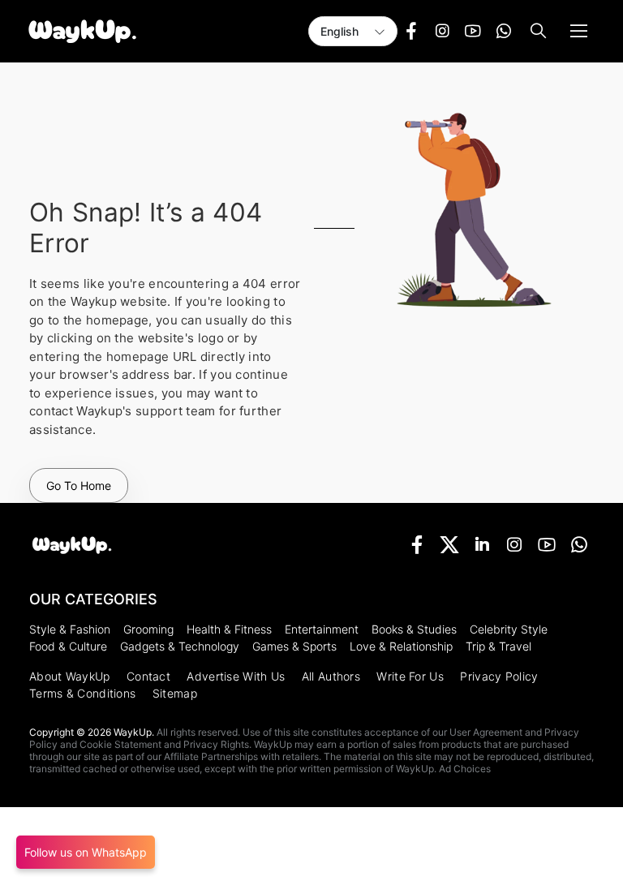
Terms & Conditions (82, 693)
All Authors (331, 676)
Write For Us (410, 676)
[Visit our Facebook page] (417, 544)
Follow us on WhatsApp (85, 852)
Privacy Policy (499, 676)
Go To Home (78, 485)
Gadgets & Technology (179, 646)
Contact (148, 676)
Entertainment (322, 629)
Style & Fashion (69, 629)
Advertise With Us (236, 676)
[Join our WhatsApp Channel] (579, 544)
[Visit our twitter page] (449, 544)
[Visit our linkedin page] (481, 544)
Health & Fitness (229, 629)
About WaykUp (69, 676)
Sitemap (175, 693)
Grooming (148, 629)
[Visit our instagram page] (514, 544)
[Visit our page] (411, 31)
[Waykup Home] (71, 545)
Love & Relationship (401, 646)
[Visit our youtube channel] (546, 544)
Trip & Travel (498, 646)
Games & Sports (294, 646)
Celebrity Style (509, 629)
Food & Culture (68, 646)
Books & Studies (414, 629)
